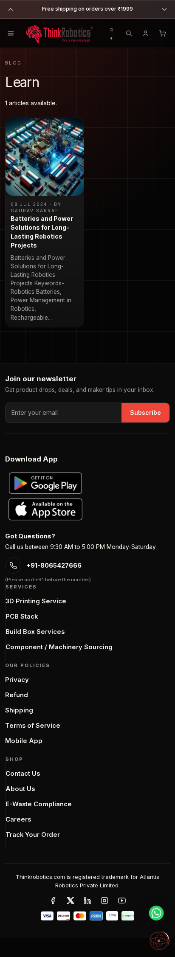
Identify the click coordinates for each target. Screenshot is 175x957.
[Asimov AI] (159, 941)
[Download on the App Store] (45, 509)
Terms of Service (32, 725)
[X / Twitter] (70, 900)
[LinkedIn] (87, 900)
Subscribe (145, 412)
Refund (16, 695)
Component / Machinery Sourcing (59, 647)
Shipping (19, 710)
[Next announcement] (164, 9)
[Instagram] (104, 900)
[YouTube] (122, 900)
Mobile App (23, 741)
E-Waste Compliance (39, 804)
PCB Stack (22, 616)
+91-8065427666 (54, 565)
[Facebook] (53, 900)
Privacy (17, 680)
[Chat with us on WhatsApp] (156, 913)
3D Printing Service (36, 601)
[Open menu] (10, 33)
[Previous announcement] (10, 9)
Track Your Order (33, 835)
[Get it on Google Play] (45, 483)
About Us (20, 789)
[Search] (128, 33)
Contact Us (23, 773)
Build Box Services (35, 632)
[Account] (145, 33)
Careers (18, 819)
